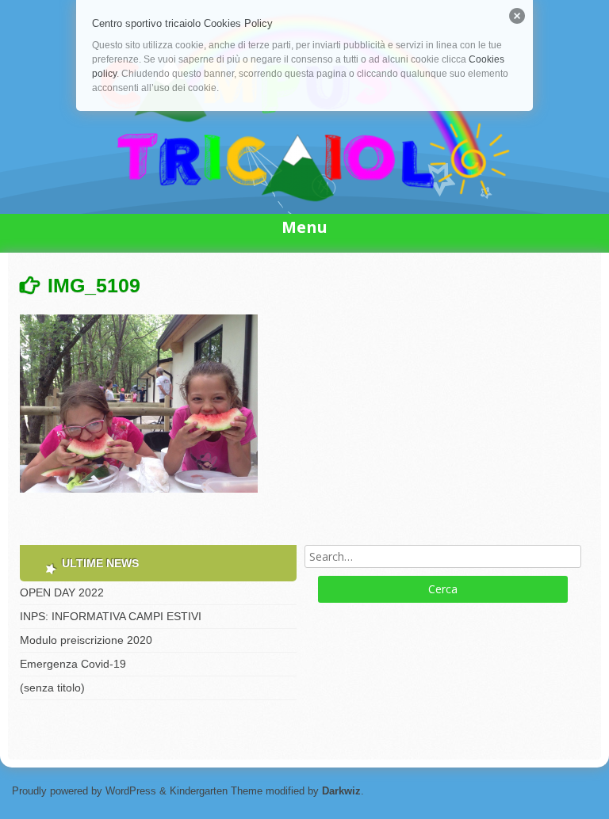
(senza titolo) (52, 687)
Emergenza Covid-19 (73, 663)
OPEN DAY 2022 (62, 592)
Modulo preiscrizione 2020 (86, 640)
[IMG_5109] (139, 492)
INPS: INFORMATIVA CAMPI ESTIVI (110, 616)
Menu (304, 227)
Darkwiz (341, 791)
